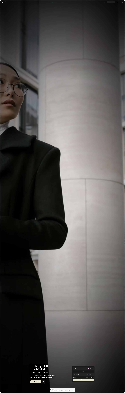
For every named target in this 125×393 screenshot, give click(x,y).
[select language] (120, 2)
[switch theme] (118, 2)
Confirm (72, 390)
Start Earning (35, 381)
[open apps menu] (123, 2)
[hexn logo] (3, 2)
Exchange (83, 379)
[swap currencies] (83, 371)
